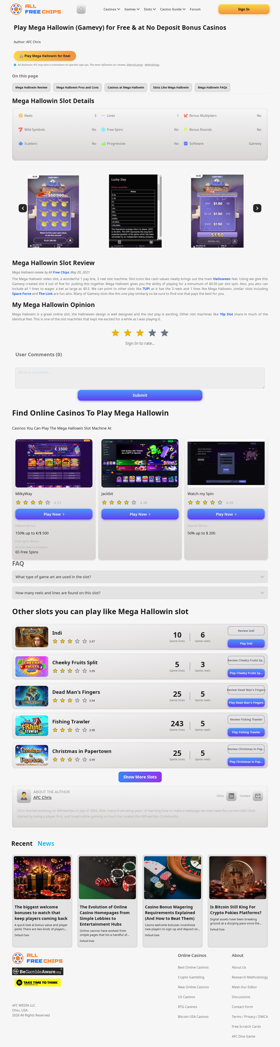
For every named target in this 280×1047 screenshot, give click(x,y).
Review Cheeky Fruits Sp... (246, 660)
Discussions (241, 997)
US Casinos (186, 997)
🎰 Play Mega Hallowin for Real (44, 56)
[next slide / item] (257, 208)
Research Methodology (250, 977)
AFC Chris (33, 42)
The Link (46, 293)
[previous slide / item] (23, 208)
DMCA (263, 1016)
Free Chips (61, 272)
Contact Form (242, 1006)
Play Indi (246, 643)
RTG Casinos (187, 1006)
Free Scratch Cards (246, 1026)
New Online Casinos (193, 987)
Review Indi (246, 631)
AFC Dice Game (243, 1036)
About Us (239, 967)
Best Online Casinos (193, 967)
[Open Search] (81, 9)
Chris (220, 796)
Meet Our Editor (244, 987)
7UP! (146, 288)
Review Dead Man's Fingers (246, 690)
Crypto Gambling (191, 977)
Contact (245, 796)
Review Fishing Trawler (246, 719)
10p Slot (226, 314)
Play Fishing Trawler (246, 732)
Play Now (53, 514)
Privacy (249, 1016)
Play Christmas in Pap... (246, 762)
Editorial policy (135, 65)
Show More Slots (140, 777)
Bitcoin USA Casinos (193, 1016)
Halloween (222, 279)
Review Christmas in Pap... (246, 749)
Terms (236, 1016)
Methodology (152, 65)
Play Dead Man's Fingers (246, 703)
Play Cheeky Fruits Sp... (246, 673)
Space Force (21, 293)
